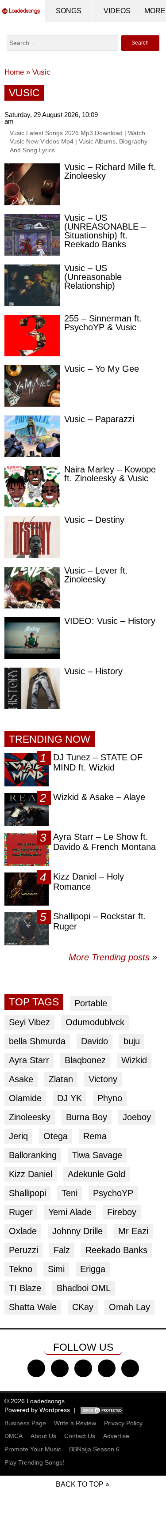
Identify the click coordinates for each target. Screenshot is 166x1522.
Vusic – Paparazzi (99, 419)
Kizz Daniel (30, 1174)
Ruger (21, 1212)
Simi (56, 1269)
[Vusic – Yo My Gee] (32, 386)
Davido (94, 1041)
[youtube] (107, 1368)
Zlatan (61, 1079)
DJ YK (69, 1098)
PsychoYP (113, 1193)
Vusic (41, 72)
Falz (62, 1250)
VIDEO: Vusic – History (109, 621)
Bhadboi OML (84, 1288)
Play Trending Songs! (34, 1462)
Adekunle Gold (96, 1174)
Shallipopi (27, 1193)
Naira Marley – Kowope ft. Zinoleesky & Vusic (110, 474)
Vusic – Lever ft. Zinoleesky (96, 575)
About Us (43, 1435)
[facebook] (36, 1368)
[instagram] (83, 1368)
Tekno (20, 1269)
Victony (103, 1079)
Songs (68, 11)
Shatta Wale (33, 1307)
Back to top (80, 1484)
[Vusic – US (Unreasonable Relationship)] (32, 285)
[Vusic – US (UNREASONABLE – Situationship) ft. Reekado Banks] (32, 235)
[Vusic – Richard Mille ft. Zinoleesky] (32, 184)
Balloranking (33, 1155)
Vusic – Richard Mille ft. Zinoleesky (110, 171)
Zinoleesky (29, 1117)
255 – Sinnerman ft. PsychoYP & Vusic (103, 322)
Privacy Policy (123, 1423)
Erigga (92, 1269)
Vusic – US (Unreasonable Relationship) (93, 277)
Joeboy (137, 1117)
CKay (82, 1307)
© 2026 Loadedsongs (34, 1401)
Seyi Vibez (29, 1022)
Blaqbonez (85, 1060)
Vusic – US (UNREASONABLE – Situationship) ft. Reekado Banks (105, 231)
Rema (95, 1136)
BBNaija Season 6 (94, 1449)
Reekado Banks (116, 1250)
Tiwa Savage (97, 1155)
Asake (21, 1079)
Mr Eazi (133, 1231)
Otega (55, 1136)
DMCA (13, 1435)
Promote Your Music (32, 1449)
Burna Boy (86, 1117)
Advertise (116, 1435)
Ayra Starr (29, 1060)
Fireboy (121, 1212)
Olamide (25, 1098)
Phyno (109, 1098)
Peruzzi (23, 1250)
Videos (117, 11)
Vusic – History (93, 671)
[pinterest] (130, 1368)
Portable (90, 1003)
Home (14, 72)
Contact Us (79, 1435)
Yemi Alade (70, 1212)
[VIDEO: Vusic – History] (32, 638)
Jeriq (18, 1136)
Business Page (25, 1423)
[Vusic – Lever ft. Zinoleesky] (32, 587)
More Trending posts (113, 957)
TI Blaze (25, 1288)
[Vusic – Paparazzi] (32, 436)
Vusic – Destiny (94, 520)
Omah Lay (129, 1307)
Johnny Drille (77, 1231)
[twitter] (60, 1368)
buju (132, 1041)
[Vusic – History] (32, 688)
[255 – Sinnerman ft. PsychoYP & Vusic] (32, 335)
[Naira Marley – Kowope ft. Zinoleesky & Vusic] (32, 486)
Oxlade (23, 1231)
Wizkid (134, 1060)
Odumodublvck (95, 1022)
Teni (69, 1193)
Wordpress (54, 1409)
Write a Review (75, 1423)
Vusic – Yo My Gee (101, 369)
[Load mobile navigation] (155, 11)
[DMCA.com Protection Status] (102, 1409)
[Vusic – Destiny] (32, 537)
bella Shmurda (37, 1041)
